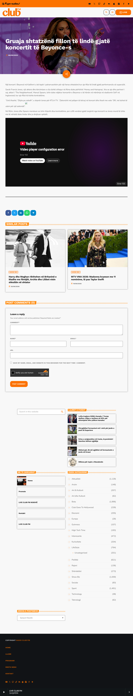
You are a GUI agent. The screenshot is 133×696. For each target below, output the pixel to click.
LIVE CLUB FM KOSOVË (28, 502)
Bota (74, 501)
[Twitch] (99, 4)
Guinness (76, 524)
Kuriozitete (76, 542)
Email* (73, 339)
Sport (74, 588)
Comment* (14, 322)
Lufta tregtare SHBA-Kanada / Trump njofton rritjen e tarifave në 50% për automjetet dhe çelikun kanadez (93, 418)
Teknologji (76, 600)
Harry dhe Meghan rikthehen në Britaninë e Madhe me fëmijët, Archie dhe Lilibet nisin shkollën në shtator (32, 279)
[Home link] (12, 12)
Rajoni (74, 565)
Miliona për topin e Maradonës (90, 462)
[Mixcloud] (109, 4)
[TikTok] (104, 4)
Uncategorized (81, 553)
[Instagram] (119, 4)
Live (123, 12)
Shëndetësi (76, 571)
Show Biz (13, 272)
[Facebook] (124, 4)
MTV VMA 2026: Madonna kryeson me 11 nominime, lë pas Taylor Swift (93, 278)
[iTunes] (114, 4)
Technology (77, 594)
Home (30, 481)
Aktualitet (76, 479)
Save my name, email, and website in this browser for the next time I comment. (49, 363)
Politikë (75, 560)
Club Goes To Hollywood (83, 507)
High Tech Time (78, 530)
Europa (75, 519)
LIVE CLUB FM (24, 524)
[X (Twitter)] (94, 4)
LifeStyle (75, 547)
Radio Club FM (23, 640)
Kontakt (22, 513)
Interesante (77, 536)
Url (11, 350)
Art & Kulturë (77, 490)
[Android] (128, 4)
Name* (13, 339)
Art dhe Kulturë (78, 496)
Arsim (74, 484)
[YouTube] (89, 4)
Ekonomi (75, 513)
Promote (22, 492)
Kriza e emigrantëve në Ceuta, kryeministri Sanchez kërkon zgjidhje (95, 440)
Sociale (75, 582)
